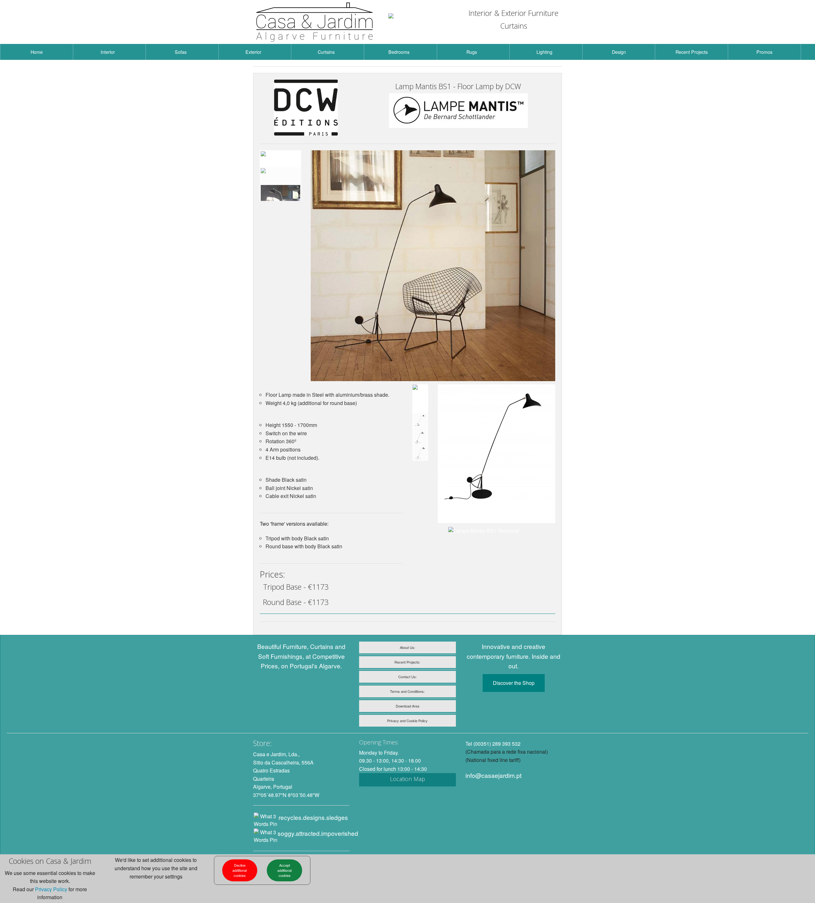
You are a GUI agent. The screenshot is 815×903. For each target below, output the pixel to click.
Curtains (326, 51)
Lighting (544, 51)
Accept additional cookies (284, 870)
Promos (764, 51)
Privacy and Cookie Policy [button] (407, 720)
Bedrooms (398, 51)
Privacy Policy (51, 889)
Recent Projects (692, 51)
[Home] (314, 22)
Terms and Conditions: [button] (407, 691)
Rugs (471, 51)
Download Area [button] (407, 705)
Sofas (181, 51)
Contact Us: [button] (407, 676)
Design (619, 51)
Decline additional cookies (239, 870)
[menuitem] (36, 52)
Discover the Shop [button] (514, 682)
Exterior (253, 51)
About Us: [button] (407, 647)
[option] (280, 158)
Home (37, 51)
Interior (108, 51)
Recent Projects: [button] (407, 662)
